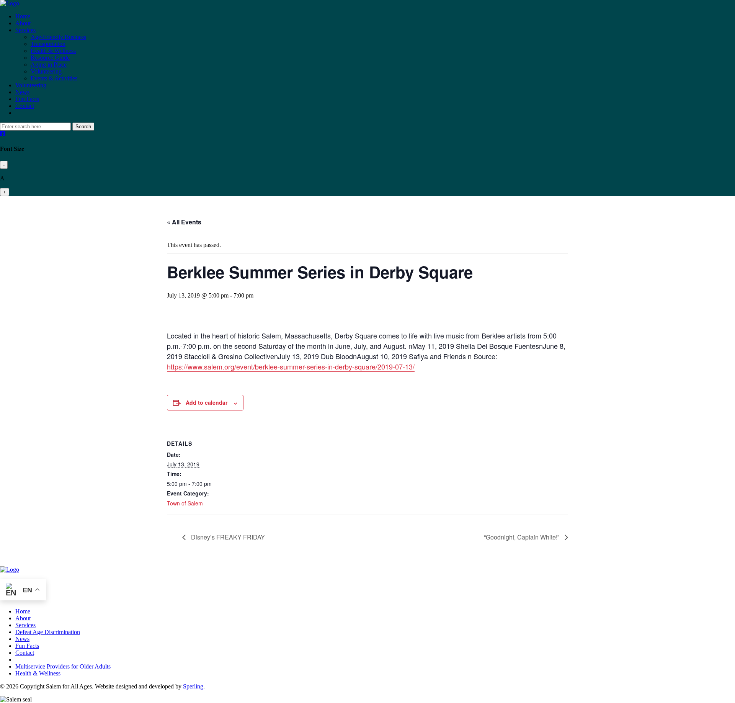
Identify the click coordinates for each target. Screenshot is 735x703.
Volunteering (46, 71)
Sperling (193, 686)
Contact (24, 106)
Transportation (48, 44)
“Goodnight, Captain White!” (522, 537)
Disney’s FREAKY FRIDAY (227, 537)
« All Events (184, 221)
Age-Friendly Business (58, 37)
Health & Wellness (53, 50)
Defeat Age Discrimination (47, 632)
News (22, 92)
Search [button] (83, 126)
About (23, 23)
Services (25, 30)
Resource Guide (50, 57)
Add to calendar (206, 402)
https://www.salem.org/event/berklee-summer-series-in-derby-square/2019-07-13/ (291, 366)
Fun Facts (27, 99)
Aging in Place (49, 64)
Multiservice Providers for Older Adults (63, 666)
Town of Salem (185, 503)
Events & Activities (54, 78)
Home (22, 16)
